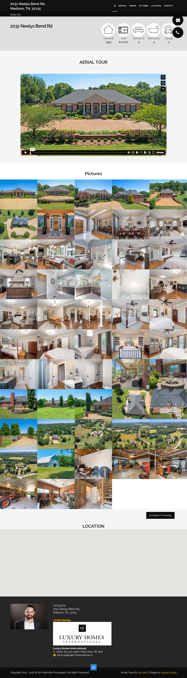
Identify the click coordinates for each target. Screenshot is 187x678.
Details (122, 6)
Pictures (143, 6)
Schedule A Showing (160, 515)
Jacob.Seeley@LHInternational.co (75, 655)
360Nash (143, 672)
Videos (132, 6)
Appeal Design (169, 672)
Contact (168, 6)
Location (156, 6)
